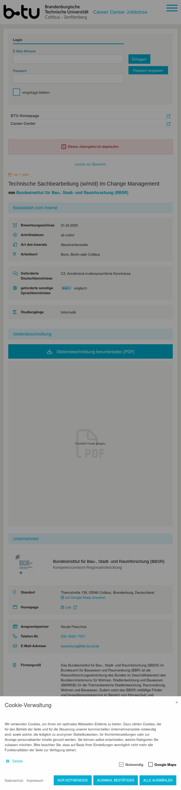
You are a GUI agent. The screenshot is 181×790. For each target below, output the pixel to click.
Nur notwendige (73, 780)
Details (17, 761)
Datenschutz (14, 780)
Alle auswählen (158, 780)
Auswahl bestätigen (115, 780)
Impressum (35, 780)
